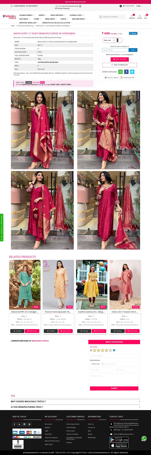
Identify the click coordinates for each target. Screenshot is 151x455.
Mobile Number (95, 360)
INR (139, 6)
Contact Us (91, 427)
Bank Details (92, 438)
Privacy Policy (70, 431)
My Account (48, 424)
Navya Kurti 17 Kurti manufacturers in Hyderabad (53, 26)
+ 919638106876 (19, 6)
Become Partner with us (52, 441)
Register (47, 427)
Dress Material (57, 15)
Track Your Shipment (51, 438)
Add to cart (120, 59)
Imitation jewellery (27, 23)
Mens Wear (50, 19)
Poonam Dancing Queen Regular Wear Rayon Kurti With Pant (72, 312)
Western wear (78, 19)
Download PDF (128, 78)
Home (12, 26)
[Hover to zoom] (42, 130)
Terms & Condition (72, 434)
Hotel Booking (70, 427)
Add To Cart (33, 331)
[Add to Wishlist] (11, 261)
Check (133, 50)
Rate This (93, 347)
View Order (48, 434)
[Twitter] (132, 72)
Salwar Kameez (25, 15)
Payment (69, 442)
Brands (90, 434)
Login (46, 431)
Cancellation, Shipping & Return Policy (74, 438)
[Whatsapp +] (120, 72)
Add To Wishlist (121, 65)
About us (91, 424)
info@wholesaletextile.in (126, 434)
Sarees (41, 15)
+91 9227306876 (31, 6)
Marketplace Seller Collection (56, 23)
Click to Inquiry (112, 78)
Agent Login (48, 444)
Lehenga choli (76, 15)
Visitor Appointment (72, 424)
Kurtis (63, 19)
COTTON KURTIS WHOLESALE (25, 26)
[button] (139, 17)
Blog (89, 431)
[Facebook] (126, 72)
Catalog (18, 331)
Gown (36, 19)
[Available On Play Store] (121, 6)
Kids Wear (23, 19)
